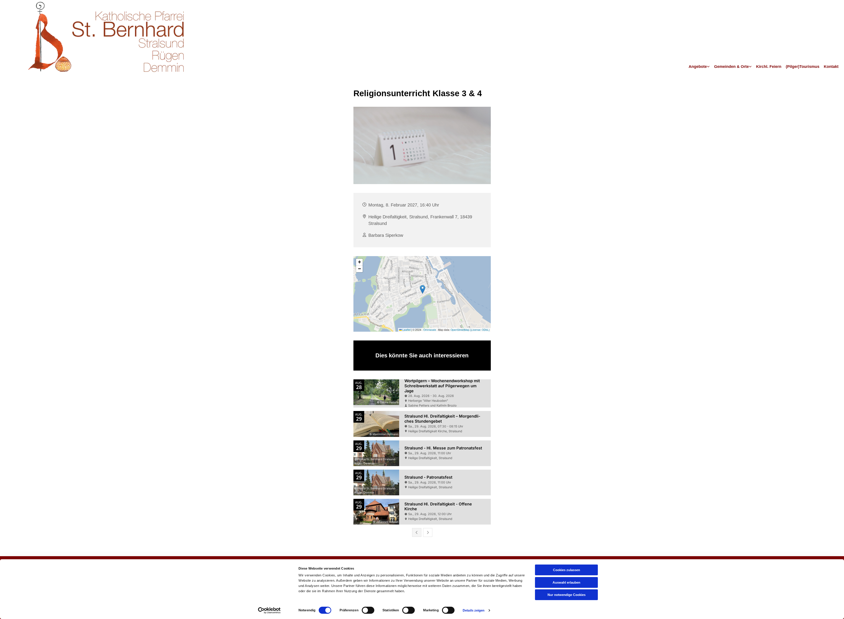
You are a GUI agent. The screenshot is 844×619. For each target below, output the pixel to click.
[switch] (368, 610)
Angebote (698, 66)
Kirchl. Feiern (768, 66)
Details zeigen (473, 610)
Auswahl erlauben (566, 582)
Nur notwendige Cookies (567, 595)
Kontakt (831, 66)
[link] (699, 67)
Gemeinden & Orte (731, 66)
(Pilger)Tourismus (802, 66)
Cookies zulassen (566, 570)
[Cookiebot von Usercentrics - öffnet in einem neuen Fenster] (269, 610)
